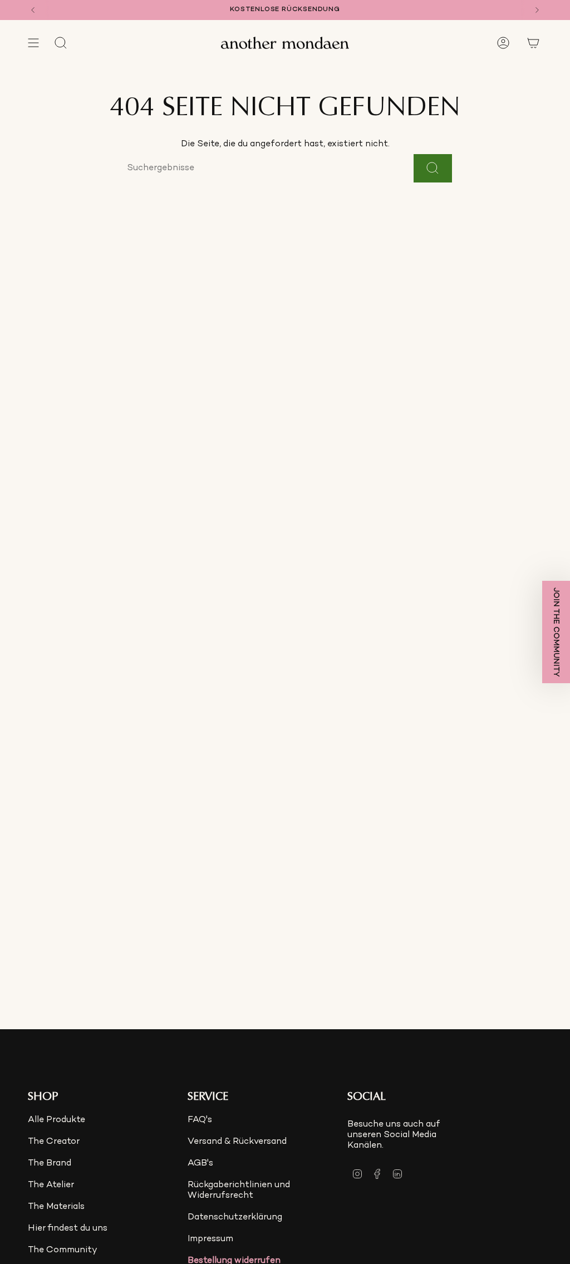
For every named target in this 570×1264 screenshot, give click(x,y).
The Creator (54, 1142)
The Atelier (51, 1185)
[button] (556, 632)
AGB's (200, 1163)
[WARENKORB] (533, 43)
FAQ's (200, 1120)
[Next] (537, 10)
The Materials (56, 1207)
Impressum (210, 1239)
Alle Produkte (56, 1120)
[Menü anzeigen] (33, 43)
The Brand (49, 1163)
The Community (62, 1250)
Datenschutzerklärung (235, 1217)
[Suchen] (433, 168)
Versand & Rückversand (237, 1142)
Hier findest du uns (67, 1228)
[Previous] (33, 10)
